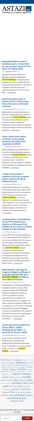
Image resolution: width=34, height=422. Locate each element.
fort (12, 392)
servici (26, 389)
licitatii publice (8, 363)
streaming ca (22, 371)
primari (17, 382)
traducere (7, 389)
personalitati (16, 386)
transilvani (17, 401)
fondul (27, 376)
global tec (7, 374)
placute (4, 367)
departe (21, 362)
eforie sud (7, 395)
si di (17, 392)
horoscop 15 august (11, 360)
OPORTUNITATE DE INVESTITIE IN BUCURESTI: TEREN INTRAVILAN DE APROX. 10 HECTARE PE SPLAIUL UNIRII (16, 329)
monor (4, 380)
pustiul (27, 386)
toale (10, 380)
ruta (25, 382)
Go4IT (18, 232)
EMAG (17, 356)
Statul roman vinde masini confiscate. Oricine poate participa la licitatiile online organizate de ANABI (14, 140)
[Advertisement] (17, 35)
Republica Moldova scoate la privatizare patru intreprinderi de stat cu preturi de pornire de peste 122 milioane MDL (16, 65)
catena (5, 392)
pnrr (6, 385)
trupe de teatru (28, 360)
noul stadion (27, 367)
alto (23, 392)
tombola (30, 363)
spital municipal (8, 365)
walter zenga (9, 369)
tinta (11, 377)
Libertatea (19, 184)
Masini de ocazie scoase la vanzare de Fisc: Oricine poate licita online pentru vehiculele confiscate (15, 103)
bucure (26, 373)
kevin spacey (6, 383)
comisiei (21, 369)
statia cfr (13, 371)
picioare (16, 389)
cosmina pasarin (14, 367)
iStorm (19, 410)
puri (30, 379)
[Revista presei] (16, 13)
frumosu (18, 377)
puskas (28, 392)
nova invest (22, 365)
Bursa (18, 71)
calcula (23, 380)
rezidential (14, 398)
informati (19, 395)
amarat (30, 371)
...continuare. (11, 92)
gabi (24, 398)
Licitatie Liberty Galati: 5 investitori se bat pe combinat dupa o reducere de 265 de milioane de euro (15, 178)
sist (31, 382)
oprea (29, 395)
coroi (31, 365)
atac (16, 379)
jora (5, 376)
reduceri (16, 374)
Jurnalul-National (21, 109)
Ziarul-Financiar (20, 282)
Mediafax (19, 146)
